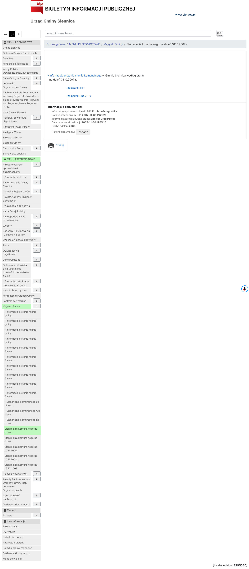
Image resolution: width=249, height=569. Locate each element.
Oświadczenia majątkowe (11, 252)
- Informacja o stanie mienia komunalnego (75, 75)
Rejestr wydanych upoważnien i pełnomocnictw (13, 168)
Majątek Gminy (11, 306)
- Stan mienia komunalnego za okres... (22, 403)
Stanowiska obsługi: (14, 153)
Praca (6, 245)
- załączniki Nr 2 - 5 (78, 95)
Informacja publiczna (14, 177)
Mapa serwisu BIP (13, 558)
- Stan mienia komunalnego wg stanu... (22, 412)
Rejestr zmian (10, 526)
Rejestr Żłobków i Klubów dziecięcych (17, 198)
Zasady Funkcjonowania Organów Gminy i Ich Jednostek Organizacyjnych (16, 485)
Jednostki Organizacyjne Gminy (15, 85)
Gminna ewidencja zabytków (19, 239)
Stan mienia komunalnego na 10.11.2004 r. (21, 457)
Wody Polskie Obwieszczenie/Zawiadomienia (20, 71)
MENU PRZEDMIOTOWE (84, 44)
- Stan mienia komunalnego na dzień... (22, 421)
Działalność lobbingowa (16, 205)
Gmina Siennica (11, 47)
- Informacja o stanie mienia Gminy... (20, 349)
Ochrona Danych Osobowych (20, 53)
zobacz (83, 132)
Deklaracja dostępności (16, 504)
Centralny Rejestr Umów (16, 191)
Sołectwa (8, 58)
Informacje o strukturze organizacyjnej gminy (16, 283)
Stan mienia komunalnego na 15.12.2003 (21, 466)
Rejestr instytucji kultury (16, 126)
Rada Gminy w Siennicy (16, 78)
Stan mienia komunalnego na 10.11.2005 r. (21, 448)
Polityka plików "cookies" (17, 547)
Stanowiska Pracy (13, 148)
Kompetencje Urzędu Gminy (19, 295)
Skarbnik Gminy (12, 142)
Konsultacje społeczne (15, 63)
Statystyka (9, 531)
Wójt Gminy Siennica (14, 112)
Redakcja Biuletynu (13, 542)
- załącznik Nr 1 (75, 87)
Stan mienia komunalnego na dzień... (21, 430)
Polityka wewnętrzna (14, 473)
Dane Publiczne (11, 259)
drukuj (59, 145)
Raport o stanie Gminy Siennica (15, 184)
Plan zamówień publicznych (11, 497)
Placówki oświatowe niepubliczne (14, 119)
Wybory (7, 225)
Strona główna (56, 44)
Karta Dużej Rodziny (14, 211)
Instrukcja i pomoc (13, 537)
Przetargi (8, 515)
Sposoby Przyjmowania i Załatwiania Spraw (16, 232)
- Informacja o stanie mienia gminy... (20, 313)
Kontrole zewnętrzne (14, 300)
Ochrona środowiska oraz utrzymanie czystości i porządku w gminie (16, 270)
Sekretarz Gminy (12, 137)
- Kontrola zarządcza (15, 290)
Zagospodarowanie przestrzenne (14, 218)
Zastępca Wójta (12, 132)
